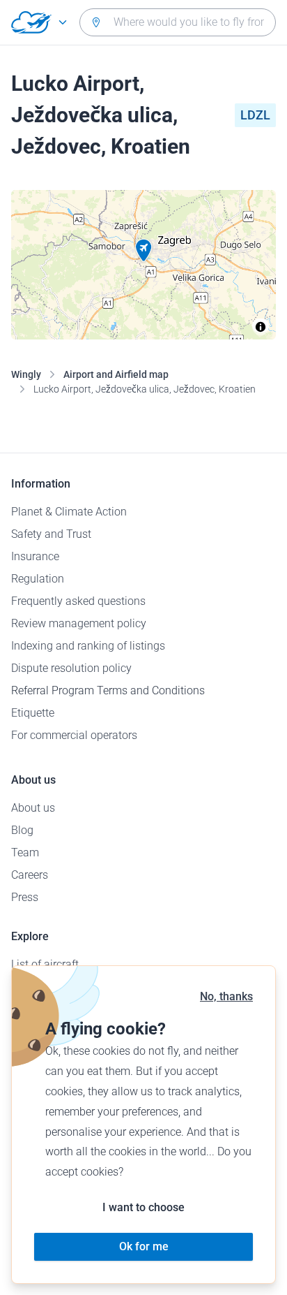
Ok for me (144, 1246)
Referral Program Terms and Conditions (108, 690)
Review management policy (78, 623)
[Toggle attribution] (260, 327)
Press (24, 897)
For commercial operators (74, 735)
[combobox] (177, 22)
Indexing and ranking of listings (88, 645)
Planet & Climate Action (69, 511)
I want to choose (143, 1207)
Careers (29, 874)
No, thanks (226, 996)
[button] (143, 251)
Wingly (26, 374)
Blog (22, 830)
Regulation (37, 578)
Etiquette (32, 712)
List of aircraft (45, 964)
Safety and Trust (51, 534)
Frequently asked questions (78, 601)
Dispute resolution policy (71, 668)
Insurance (35, 556)
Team (25, 852)
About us (33, 807)
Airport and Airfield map (116, 374)
